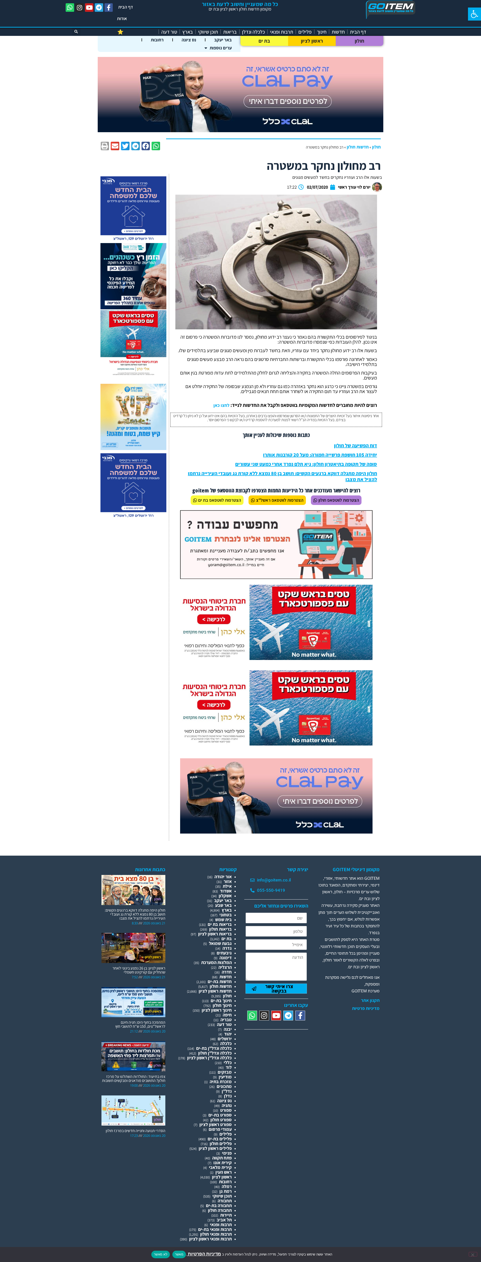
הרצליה (225, 967)
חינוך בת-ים (221, 1000)
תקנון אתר (370, 1000)
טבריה (226, 1019)
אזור (228, 881)
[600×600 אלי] (133, 374)
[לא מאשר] (473, 1254)
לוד (229, 1067)
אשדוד (226, 891)
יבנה (228, 1029)
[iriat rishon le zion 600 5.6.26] (133, 448)
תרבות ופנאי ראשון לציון (210, 1239)
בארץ (187, 32)
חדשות (338, 32)
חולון (360, 41)
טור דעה (169, 32)
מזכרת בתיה (221, 1081)
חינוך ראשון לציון (217, 1010)
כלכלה (226, 1043)
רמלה (227, 1186)
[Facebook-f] (108, 7)
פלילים (305, 32)
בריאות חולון (220, 929)
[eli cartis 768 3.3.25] (276, 832)
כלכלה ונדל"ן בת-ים (214, 1048)
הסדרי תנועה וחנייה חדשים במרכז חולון (135, 1130)
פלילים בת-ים (220, 1139)
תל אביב (224, 1220)
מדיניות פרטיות (366, 1008)
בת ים (264, 41)
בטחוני (225, 915)
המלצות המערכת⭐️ (136, 32)
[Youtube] (89, 7)
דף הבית (125, 7)
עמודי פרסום (220, 1129)
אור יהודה (223, 876)
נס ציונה (189, 40)
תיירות (226, 1215)
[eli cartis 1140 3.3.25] (240, 130)
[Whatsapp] (70, 7)
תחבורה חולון (220, 1210)
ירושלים (225, 1039)
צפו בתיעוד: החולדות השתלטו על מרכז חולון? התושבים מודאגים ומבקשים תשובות (133, 1078)
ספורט (226, 1110)
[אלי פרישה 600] (133, 308)
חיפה (227, 1015)
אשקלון (225, 896)
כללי (228, 1062)
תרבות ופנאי (281, 32)
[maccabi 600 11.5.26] (133, 241)
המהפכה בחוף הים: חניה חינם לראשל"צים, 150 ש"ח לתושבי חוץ (140, 1024)
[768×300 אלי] (276, 658)
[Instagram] (79, 7)
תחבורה (225, 1201)
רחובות (157, 40)
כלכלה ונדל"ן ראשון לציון (209, 1058)
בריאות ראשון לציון (215, 934)
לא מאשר (160, 1254)
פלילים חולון (221, 1143)
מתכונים (224, 1086)
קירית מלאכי (220, 1167)
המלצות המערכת (216, 962)
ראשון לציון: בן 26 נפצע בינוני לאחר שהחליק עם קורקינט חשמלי (138, 970)
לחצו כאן (221, 405)
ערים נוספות (221, 48)
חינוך (321, 32)
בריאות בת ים (220, 924)
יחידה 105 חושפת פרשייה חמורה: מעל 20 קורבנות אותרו (320, 455)
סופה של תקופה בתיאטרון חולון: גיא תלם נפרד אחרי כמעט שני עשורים (306, 464)
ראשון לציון (312, 41)
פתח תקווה (222, 1158)
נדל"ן (227, 1091)
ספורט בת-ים (220, 1115)
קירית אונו (222, 1162)
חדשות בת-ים (220, 981)
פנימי (227, 1153)
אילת (227, 886)
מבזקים (225, 1072)
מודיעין (225, 1077)
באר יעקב (223, 40)
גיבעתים (224, 953)
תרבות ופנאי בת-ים (215, 1229)
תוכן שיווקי (208, 32)
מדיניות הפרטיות (204, 1253)
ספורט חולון (221, 1120)
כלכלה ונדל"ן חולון (215, 1053)
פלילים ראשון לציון (215, 1148)
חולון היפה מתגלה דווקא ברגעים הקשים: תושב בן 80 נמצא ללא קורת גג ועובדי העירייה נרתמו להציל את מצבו (282, 476)
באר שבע (223, 905)
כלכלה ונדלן (253, 32)
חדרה (227, 972)
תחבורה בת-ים (219, 1205)
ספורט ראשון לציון (215, 1124)
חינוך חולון (222, 1005)
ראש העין (223, 1172)
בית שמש (223, 919)
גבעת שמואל (220, 943)
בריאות (230, 32)
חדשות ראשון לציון (215, 991)
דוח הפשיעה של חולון (355, 445)
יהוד (228, 1034)
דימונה (225, 957)
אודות (122, 18)
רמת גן (225, 1191)
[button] (474, 14)
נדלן (228, 1096)
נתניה (227, 1105)
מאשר (179, 1254)
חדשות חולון (358, 147)
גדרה (227, 948)
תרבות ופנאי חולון (216, 1234)
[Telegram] (99, 7)
